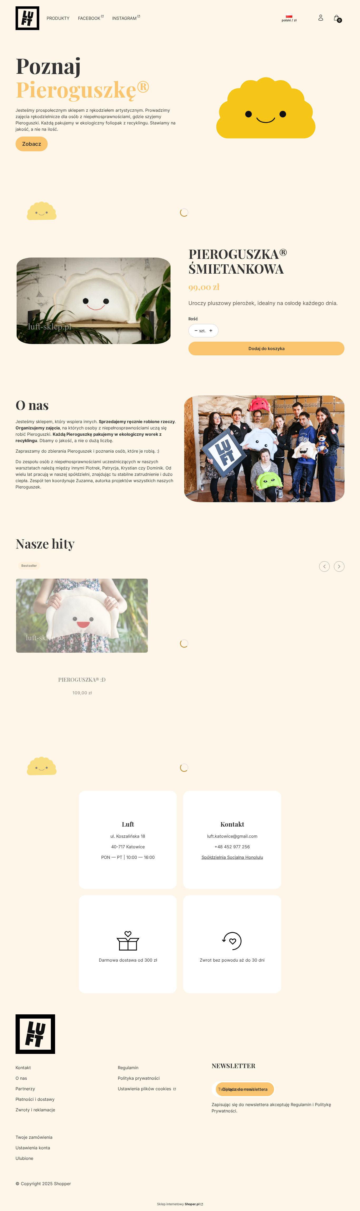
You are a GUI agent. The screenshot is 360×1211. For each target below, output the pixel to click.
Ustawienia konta (33, 1147)
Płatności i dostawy (35, 1099)
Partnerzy (25, 1088)
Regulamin (128, 1067)
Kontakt (23, 1067)
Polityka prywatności (139, 1078)
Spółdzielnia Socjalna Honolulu (232, 857)
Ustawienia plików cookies (145, 1088)
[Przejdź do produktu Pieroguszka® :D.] (82, 616)
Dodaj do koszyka (267, 348)
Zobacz (31, 144)
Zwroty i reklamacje (35, 1109)
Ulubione (24, 1158)
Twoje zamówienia (34, 1137)
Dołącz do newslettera (244, 1089)
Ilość (193, 318)
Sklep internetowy (178, 1204)
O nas (21, 1078)
